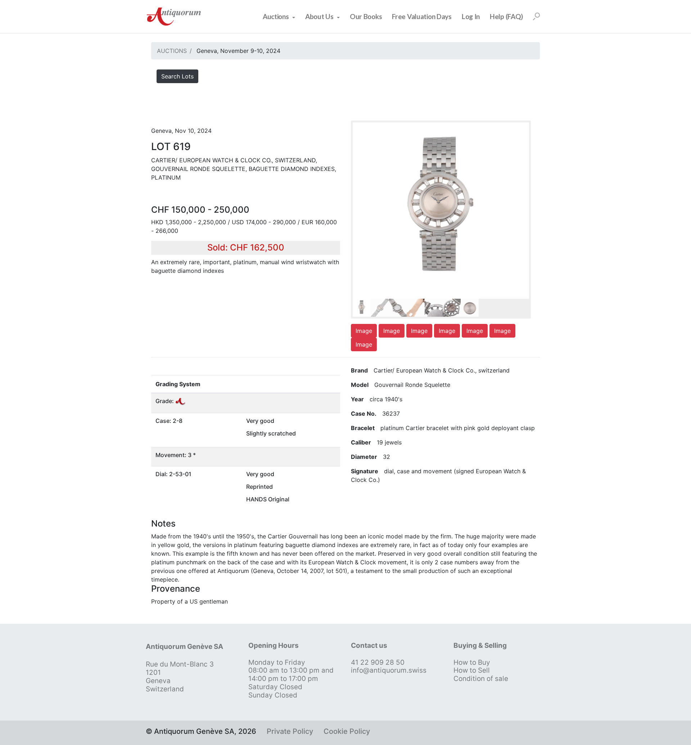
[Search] (536, 16)
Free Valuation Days (422, 16)
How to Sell (471, 670)
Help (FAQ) (506, 16)
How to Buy (471, 662)
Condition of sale (480, 678)
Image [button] (364, 330)
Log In (471, 16)
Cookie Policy (347, 731)
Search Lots (177, 76)
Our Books (366, 16)
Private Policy (290, 731)
